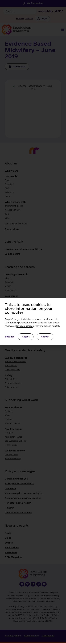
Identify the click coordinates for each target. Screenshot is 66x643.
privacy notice (24, 326)
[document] (33, 321)
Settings (10, 337)
